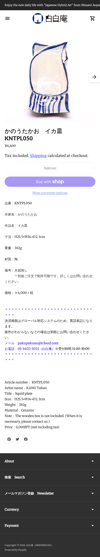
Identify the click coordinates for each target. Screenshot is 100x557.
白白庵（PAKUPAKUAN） (39, 545)
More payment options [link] (50, 193)
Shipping (38, 155)
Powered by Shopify (16, 549)
